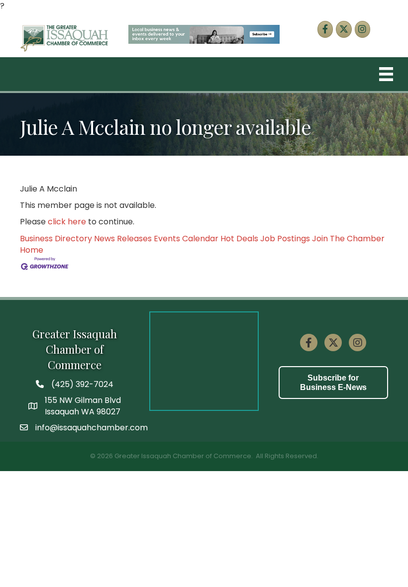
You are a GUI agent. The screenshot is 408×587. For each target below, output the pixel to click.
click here (67, 221)
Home (31, 250)
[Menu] (386, 74)
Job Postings (285, 238)
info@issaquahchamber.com (91, 427)
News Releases (123, 238)
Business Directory (56, 238)
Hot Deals (239, 238)
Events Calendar (186, 238)
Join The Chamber (348, 238)
